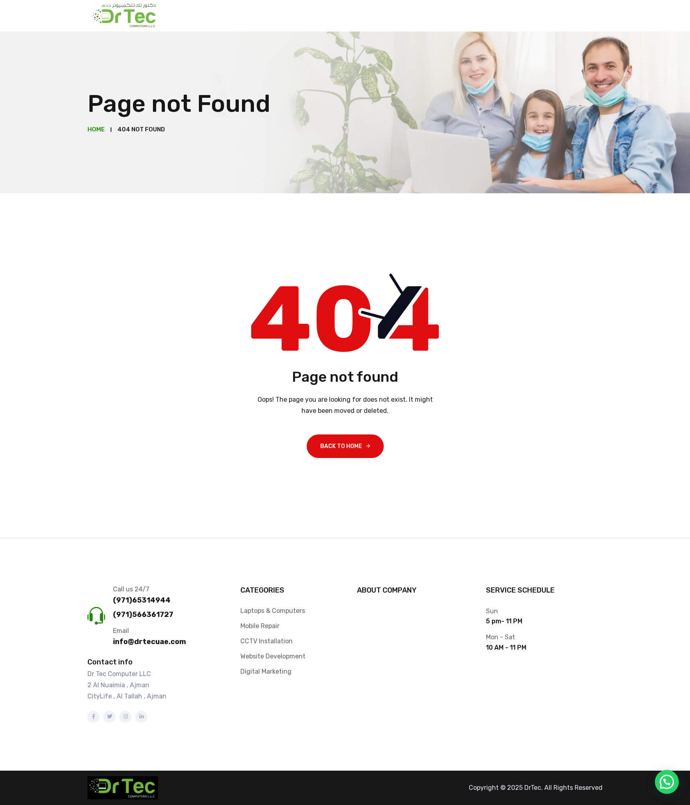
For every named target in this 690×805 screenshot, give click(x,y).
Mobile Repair (260, 626)
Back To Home (341, 446)
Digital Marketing (265, 671)
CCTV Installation (266, 641)
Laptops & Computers (272, 611)
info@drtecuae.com (149, 641)
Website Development (272, 656)
